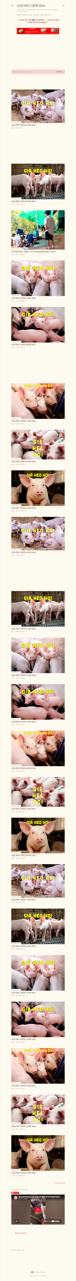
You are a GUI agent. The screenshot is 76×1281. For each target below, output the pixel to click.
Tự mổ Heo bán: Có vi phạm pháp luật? (33, 251)
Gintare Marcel (43, 1275)
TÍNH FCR (48, 15)
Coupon (36, 15)
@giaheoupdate (20, 1233)
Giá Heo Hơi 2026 (31, 5)
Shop (30, 15)
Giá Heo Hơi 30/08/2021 (23, 201)
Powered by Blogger (39, 1272)
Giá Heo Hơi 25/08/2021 (23, 507)
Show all (59, 71)
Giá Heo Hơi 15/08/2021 (23, 992)
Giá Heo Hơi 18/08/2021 (23, 855)
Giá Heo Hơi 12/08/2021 (23, 1126)
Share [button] (12, 127)
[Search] (63, 5)
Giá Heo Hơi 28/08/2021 (23, 344)
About (19, 15)
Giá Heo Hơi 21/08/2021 (23, 721)
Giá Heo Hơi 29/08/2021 (23, 298)
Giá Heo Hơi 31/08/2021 (23, 124)
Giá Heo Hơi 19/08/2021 (23, 808)
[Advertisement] (38, 50)
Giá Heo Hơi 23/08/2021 (23, 628)
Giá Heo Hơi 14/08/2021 (23, 1039)
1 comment (19, 127)
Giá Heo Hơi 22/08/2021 (23, 675)
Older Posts (60, 1183)
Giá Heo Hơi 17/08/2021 (23, 899)
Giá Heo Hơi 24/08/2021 (23, 552)
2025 (42, 15)
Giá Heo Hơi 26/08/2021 (23, 461)
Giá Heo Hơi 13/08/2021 (23, 1085)
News (25, 15)
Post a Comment (20, 204)
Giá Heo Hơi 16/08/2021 (23, 946)
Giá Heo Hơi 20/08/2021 (23, 768)
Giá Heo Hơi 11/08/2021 (23, 1172)
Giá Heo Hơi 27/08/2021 (23, 420)
